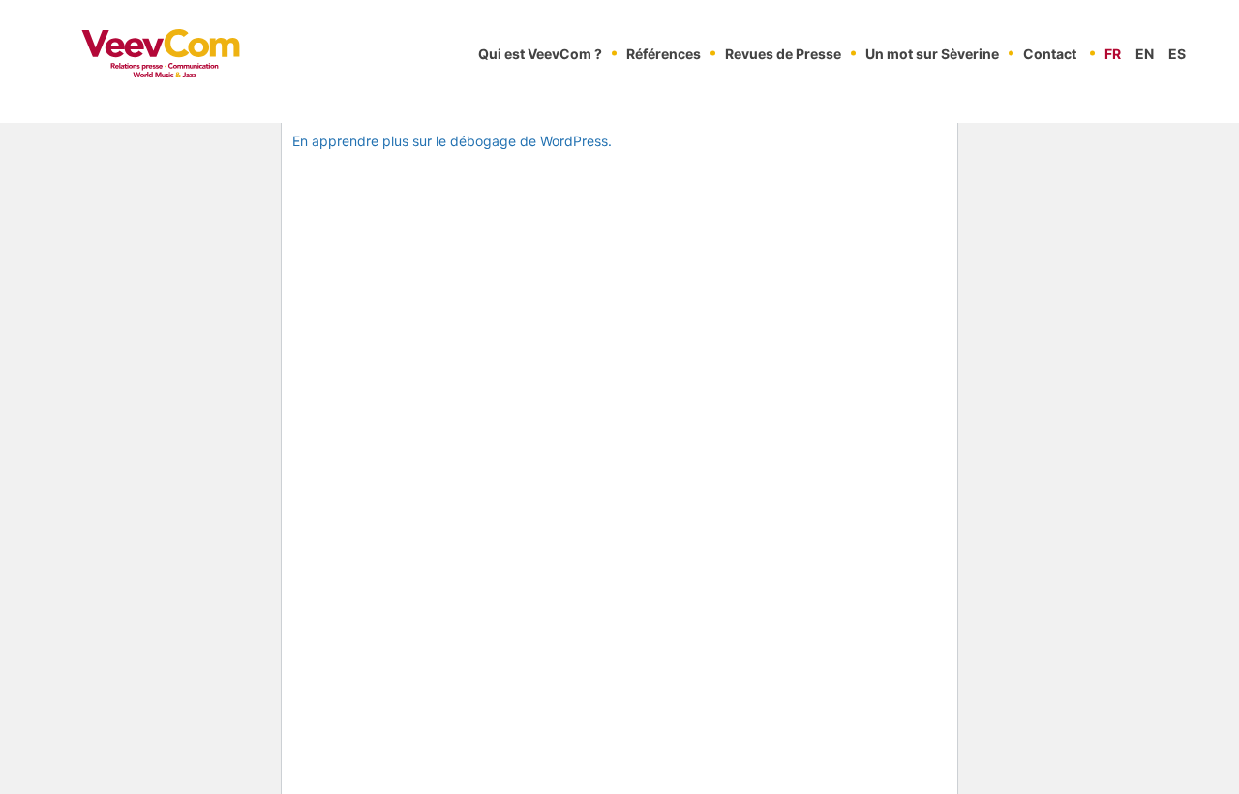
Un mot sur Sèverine (932, 54)
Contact (1049, 54)
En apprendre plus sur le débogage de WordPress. (452, 141)
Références (663, 54)
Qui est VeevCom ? (540, 54)
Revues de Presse (783, 54)
